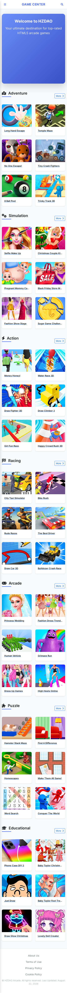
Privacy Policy (33, 968)
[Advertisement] (33, 60)
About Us (33, 955)
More (59, 96)
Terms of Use (33, 961)
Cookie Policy (33, 974)
